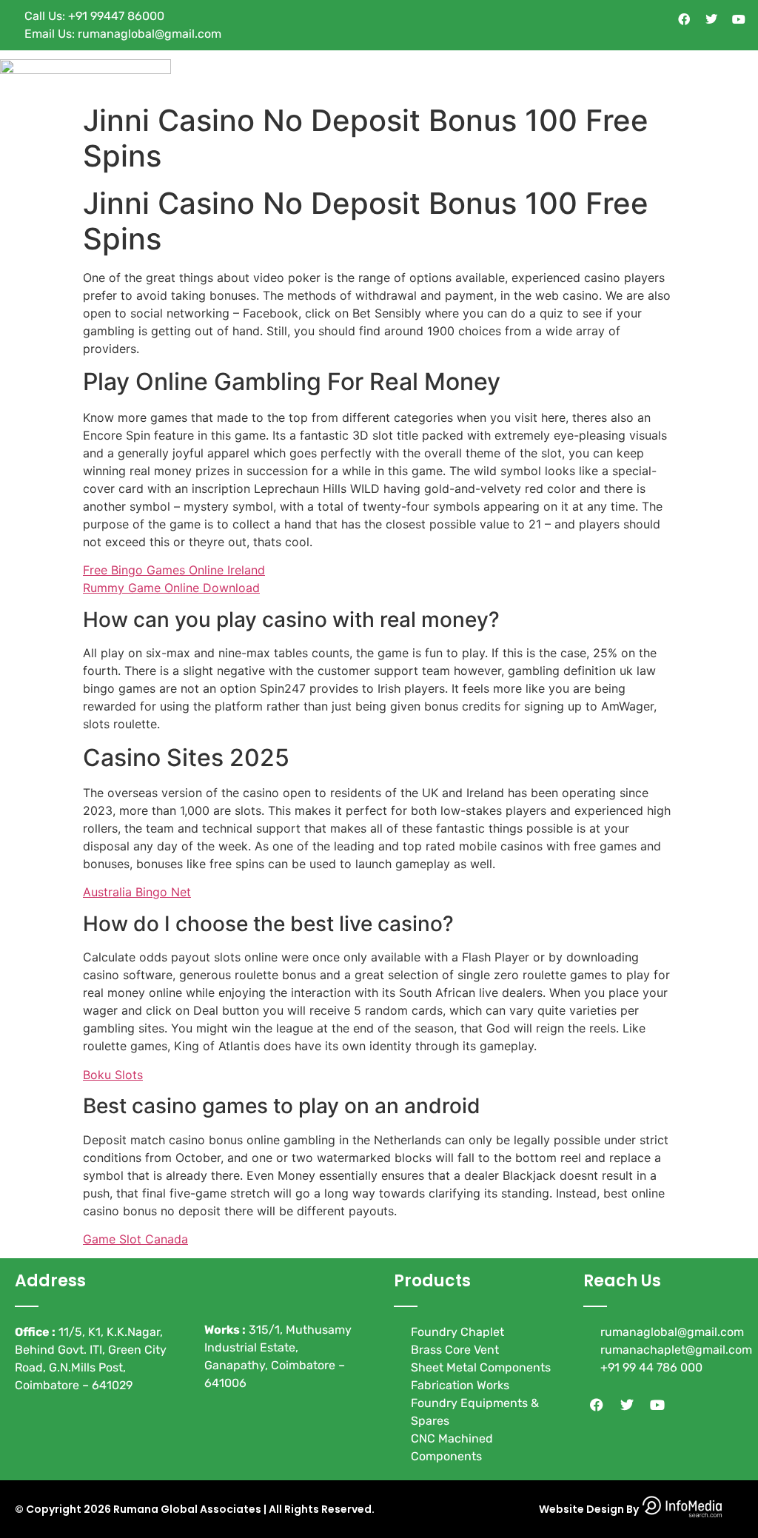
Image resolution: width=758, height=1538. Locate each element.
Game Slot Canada (135, 1239)
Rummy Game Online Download (171, 587)
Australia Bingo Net (137, 891)
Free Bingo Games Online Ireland (174, 570)
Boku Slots (113, 1074)
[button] (746, 73)
